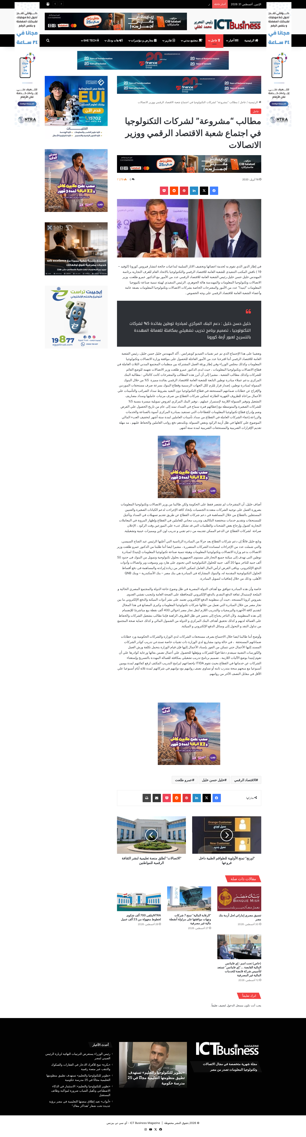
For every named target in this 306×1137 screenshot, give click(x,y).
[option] (153, 1065)
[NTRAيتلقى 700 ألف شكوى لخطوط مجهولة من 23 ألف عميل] (139, 898)
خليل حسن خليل (213, 780)
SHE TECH (90, 40)
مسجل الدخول (235, 1005)
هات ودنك (113, 40)
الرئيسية (249, 40)
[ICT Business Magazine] (227, 23)
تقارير (169, 40)
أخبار (232, 40)
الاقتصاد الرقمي (245, 780)
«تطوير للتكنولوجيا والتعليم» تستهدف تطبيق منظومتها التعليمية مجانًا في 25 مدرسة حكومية (158, 4)
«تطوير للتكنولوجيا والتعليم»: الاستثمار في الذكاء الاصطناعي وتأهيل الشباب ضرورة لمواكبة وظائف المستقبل (153, 1077)
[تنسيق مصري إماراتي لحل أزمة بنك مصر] (239, 898)
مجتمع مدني (191, 40)
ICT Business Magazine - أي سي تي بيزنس (133, 1123)
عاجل (214, 40)
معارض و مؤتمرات (142, 40)
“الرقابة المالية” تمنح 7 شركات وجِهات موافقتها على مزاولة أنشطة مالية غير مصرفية (190, 919)
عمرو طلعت (183, 780)
